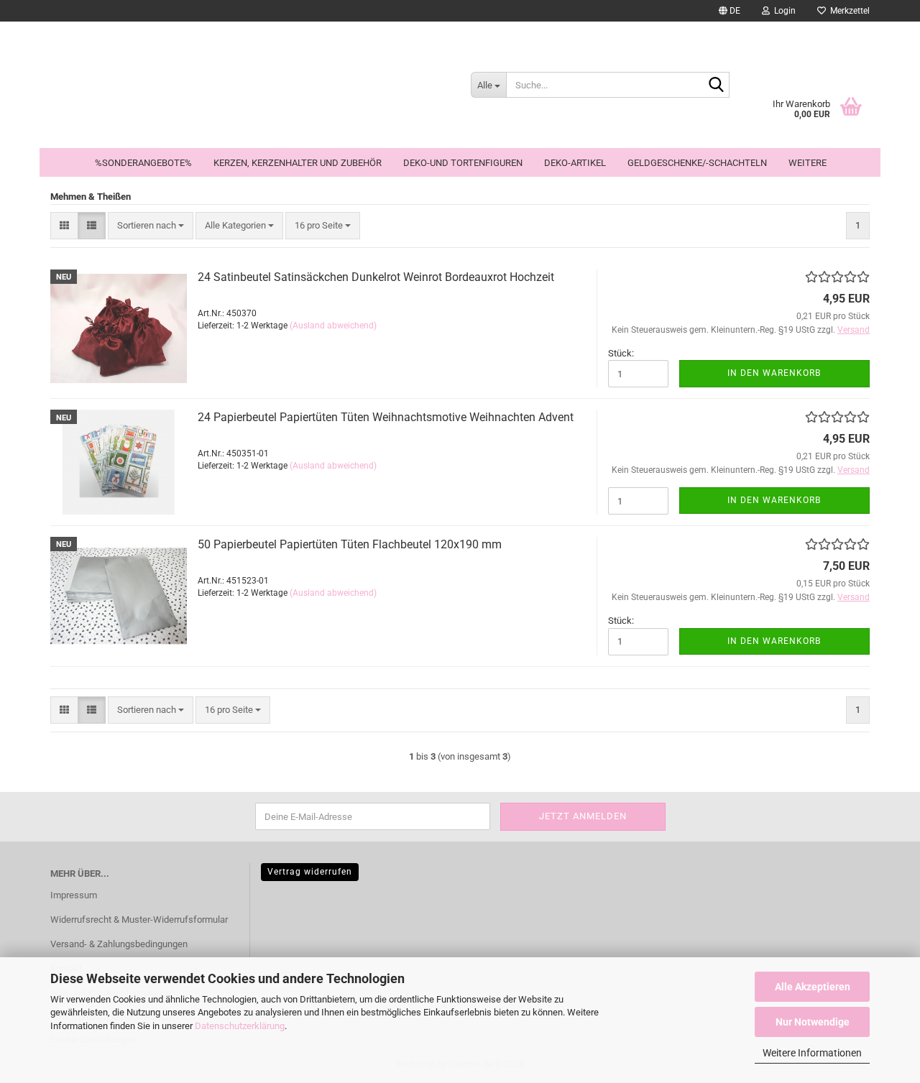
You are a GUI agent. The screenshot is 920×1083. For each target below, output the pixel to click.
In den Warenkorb (774, 373)
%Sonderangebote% (143, 162)
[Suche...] (716, 85)
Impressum (73, 895)
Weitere (807, 162)
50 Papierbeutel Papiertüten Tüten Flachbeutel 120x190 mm (350, 544)
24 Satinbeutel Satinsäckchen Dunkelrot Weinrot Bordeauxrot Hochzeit (376, 277)
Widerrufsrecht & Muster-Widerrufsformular (139, 919)
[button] (729, 11)
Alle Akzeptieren (812, 986)
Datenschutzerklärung (240, 1025)
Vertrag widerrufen (309, 872)
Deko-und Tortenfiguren (463, 162)
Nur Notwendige (813, 1022)
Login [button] (783, 11)
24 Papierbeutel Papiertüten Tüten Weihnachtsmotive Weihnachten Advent (386, 417)
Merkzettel (848, 11)
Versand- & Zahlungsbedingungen (119, 944)
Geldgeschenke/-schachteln (697, 162)
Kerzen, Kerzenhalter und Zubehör (297, 162)
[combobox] (150, 226)
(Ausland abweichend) (333, 326)
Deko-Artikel (575, 162)
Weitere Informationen (812, 1053)
